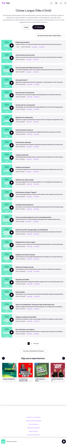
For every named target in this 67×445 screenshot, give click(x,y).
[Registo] (61, 3)
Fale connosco (33, 424)
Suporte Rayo (33, 431)
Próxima (36, 343)
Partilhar (40, 27)
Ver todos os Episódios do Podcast (33, 351)
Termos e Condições (33, 417)
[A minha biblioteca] (56, 3)
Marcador (34, 47)
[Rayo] (33, 412)
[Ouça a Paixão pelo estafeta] (64, 441)
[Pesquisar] (51, 3)
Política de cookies (33, 428)
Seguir (26, 27)
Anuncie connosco (33, 435)
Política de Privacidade (33, 421)
